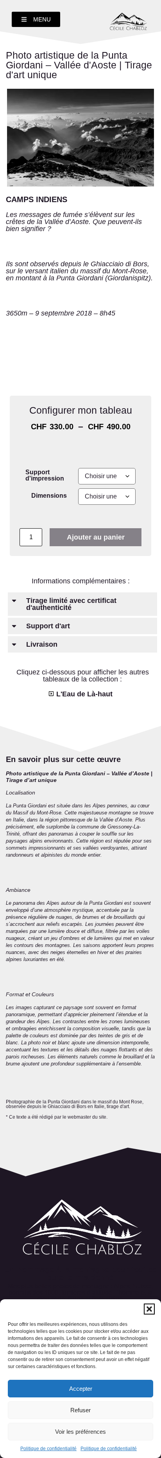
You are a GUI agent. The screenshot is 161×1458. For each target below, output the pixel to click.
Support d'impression (44, 475)
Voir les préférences (80, 1431)
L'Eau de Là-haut (84, 694)
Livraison (41, 644)
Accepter (80, 1388)
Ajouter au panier (96, 537)
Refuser (80, 1410)
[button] (149, 1309)
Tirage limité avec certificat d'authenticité (71, 604)
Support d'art (48, 626)
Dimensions (49, 495)
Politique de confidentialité (48, 1448)
